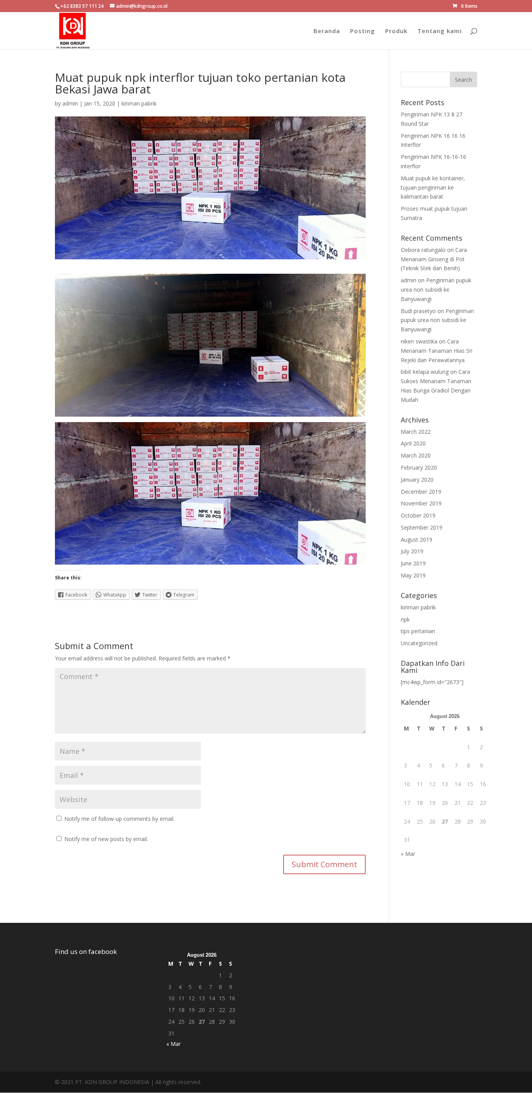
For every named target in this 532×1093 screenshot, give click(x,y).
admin (70, 103)
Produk (396, 31)
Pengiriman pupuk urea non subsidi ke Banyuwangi (436, 289)
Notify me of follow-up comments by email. (119, 818)
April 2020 (413, 443)
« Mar (408, 853)
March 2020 (416, 455)
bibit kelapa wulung (425, 371)
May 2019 (413, 575)
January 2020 (417, 479)
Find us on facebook (86, 951)
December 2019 (421, 491)
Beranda (327, 31)
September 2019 (421, 527)
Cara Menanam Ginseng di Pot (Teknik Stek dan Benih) (434, 259)
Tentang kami (439, 31)
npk (405, 619)
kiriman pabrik (139, 103)
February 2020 (419, 467)
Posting (362, 31)
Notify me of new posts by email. (106, 839)
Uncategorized (419, 643)
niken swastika (419, 341)
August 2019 (416, 539)
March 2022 (416, 431)
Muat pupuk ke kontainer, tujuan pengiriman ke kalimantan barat (433, 187)
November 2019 (421, 503)
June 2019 (413, 563)
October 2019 (418, 515)
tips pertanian (418, 631)
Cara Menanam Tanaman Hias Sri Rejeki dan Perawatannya (436, 351)
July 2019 (412, 551)
